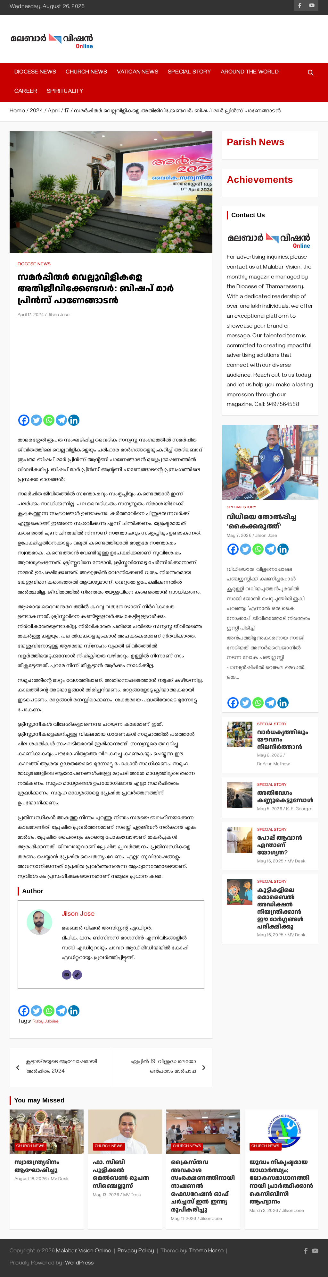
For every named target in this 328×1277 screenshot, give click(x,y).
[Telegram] (61, 420)
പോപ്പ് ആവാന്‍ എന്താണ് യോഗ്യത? (279, 845)
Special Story (189, 72)
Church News (86, 72)
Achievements (260, 180)
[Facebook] (23, 420)
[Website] (77, 975)
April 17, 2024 (31, 315)
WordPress (79, 1263)
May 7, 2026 (239, 536)
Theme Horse (206, 1251)
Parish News (255, 142)
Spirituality (65, 92)
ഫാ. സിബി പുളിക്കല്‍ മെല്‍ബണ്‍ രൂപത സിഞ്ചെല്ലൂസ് (121, 1174)
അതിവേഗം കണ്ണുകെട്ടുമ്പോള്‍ (285, 797)
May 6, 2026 (269, 756)
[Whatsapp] (48, 420)
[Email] (66, 975)
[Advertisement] (111, 369)
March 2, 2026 (264, 1211)
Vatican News (137, 72)
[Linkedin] (73, 420)
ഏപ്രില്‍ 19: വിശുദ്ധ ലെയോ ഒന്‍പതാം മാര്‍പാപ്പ (163, 1067)
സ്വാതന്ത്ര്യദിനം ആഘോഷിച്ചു (36, 1166)
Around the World (250, 72)
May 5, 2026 (269, 809)
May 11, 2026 (183, 1219)
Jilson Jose (59, 315)
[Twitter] (36, 420)
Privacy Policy (136, 1251)
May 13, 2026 (106, 1195)
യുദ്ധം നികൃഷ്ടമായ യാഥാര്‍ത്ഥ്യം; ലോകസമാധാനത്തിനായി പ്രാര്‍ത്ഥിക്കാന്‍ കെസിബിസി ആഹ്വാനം (282, 1182)
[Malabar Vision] (269, 229)
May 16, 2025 (270, 862)
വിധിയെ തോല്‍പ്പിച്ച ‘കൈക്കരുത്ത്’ (262, 521)
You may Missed (39, 1100)
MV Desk (296, 862)
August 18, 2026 (30, 1179)
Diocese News (35, 72)
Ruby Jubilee (46, 1022)
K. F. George (298, 809)
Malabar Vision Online (83, 1251)
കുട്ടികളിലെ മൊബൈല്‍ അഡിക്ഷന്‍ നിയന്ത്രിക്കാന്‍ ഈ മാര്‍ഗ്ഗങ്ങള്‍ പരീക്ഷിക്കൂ (280, 908)
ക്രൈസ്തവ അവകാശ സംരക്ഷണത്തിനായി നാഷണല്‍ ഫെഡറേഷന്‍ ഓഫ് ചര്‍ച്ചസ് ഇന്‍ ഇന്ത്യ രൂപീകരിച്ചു (203, 1186)
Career (25, 92)
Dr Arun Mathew (273, 764)
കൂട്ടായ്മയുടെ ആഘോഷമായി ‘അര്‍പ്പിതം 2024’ (61, 1067)
